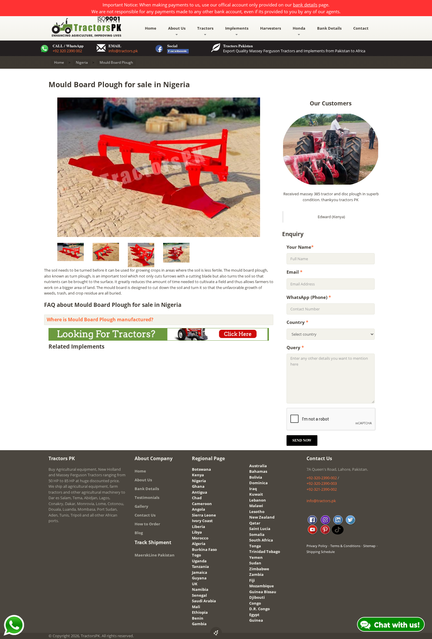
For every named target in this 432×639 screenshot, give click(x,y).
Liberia (198, 526)
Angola (198, 509)
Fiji (252, 580)
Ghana (198, 486)
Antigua (199, 492)
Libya (197, 532)
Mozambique (261, 585)
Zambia (256, 574)
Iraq (253, 488)
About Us (176, 28)
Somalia (256, 534)
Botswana (201, 469)
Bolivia (255, 477)
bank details (305, 5)
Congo (255, 603)
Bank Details (329, 28)
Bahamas (258, 471)
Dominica (258, 482)
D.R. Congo (259, 608)
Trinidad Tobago (264, 551)
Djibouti (257, 597)
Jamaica (199, 572)
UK (194, 583)
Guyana (199, 578)
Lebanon (257, 500)
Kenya (198, 474)
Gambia (199, 623)
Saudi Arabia (204, 600)
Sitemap (369, 546)
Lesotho (256, 511)
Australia (258, 465)
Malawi (256, 505)
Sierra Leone (204, 515)
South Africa (261, 540)
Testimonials (147, 497)
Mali (196, 606)
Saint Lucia (259, 528)
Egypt (254, 614)
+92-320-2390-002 (322, 477)
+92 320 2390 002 (67, 50)
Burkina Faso (204, 549)
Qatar (254, 523)
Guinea (256, 620)
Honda (299, 28)
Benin (197, 618)
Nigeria (199, 480)
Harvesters (270, 28)
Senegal (199, 595)
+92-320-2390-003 (322, 483)
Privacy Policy (317, 546)
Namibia (200, 589)
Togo (196, 555)
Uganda (199, 561)
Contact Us (145, 515)
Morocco (200, 538)
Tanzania (200, 566)
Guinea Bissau (262, 591)
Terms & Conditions (345, 546)
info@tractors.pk (123, 50)
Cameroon (202, 503)
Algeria (198, 543)
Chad (197, 497)
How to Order (147, 524)
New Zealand (261, 517)
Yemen (256, 557)
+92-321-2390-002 (322, 489)
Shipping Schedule (321, 551)
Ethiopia (200, 612)
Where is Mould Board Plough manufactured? (100, 319)
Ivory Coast (202, 520)
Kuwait (256, 494)
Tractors (205, 28)
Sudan (255, 563)
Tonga (255, 546)
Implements (236, 28)
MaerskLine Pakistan (155, 555)
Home (150, 28)
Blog (139, 532)
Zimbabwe (259, 568)
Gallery (141, 506)
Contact (361, 28)
